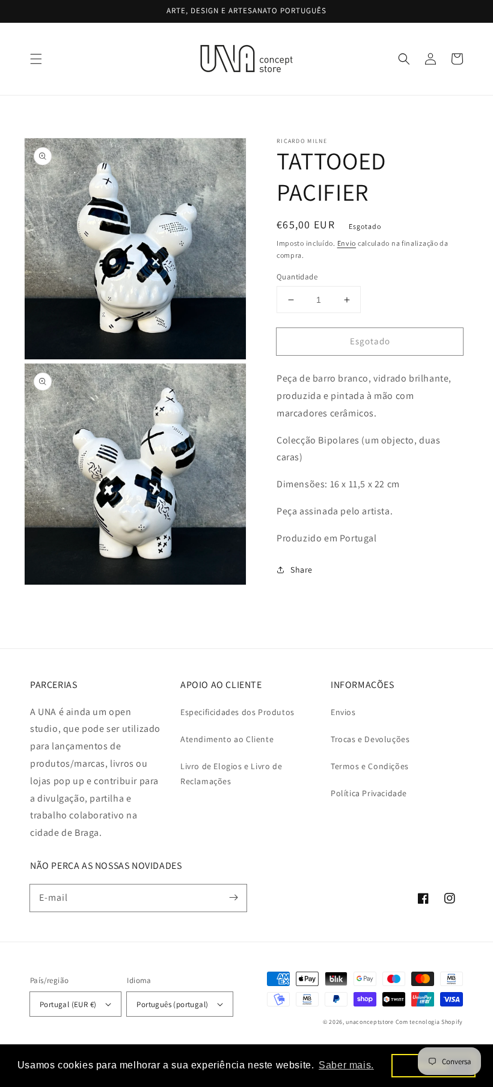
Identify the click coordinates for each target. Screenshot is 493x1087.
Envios (343, 712)
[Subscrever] (233, 898)
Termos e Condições (370, 766)
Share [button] (301, 569)
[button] (36, 59)
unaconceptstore (370, 1022)
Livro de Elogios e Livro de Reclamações (231, 774)
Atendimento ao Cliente (227, 739)
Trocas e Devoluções (370, 739)
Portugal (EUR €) (68, 1004)
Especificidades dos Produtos (237, 712)
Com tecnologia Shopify (429, 1022)
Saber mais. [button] (346, 1065)
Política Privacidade (369, 793)
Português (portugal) (172, 1004)
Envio (347, 243)
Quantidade (297, 277)
